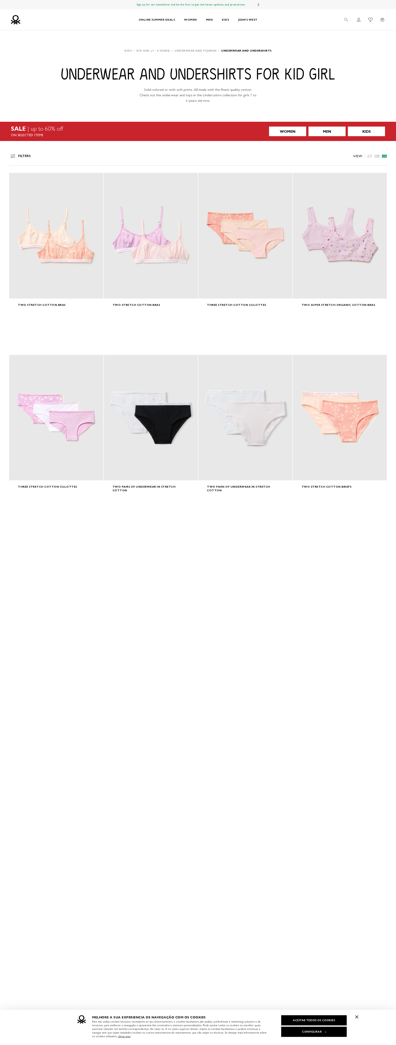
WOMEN (190, 19)
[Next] (258, 4)
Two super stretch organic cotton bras (338, 305)
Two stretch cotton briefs (327, 486)
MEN (209, 19)
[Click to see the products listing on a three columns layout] (384, 156)
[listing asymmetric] (369, 156)
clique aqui (124, 1036)
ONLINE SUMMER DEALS (157, 19)
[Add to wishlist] (16, 178)
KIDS (225, 19)
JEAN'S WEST (248, 19)
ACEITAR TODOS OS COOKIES (314, 1020)
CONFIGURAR (312, 1031)
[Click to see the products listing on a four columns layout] (377, 156)
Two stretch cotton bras (42, 305)
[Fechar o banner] (356, 1016)
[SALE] (198, 131)
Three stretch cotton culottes (236, 305)
